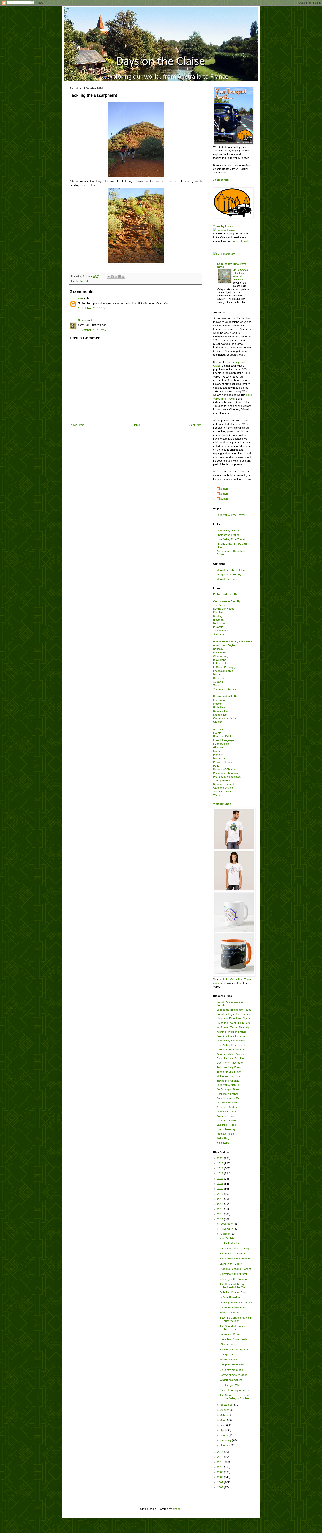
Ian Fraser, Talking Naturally (233, 1027)
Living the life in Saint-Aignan (234, 1018)
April (223, 1430)
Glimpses (218, 747)
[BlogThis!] (112, 277)
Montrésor (219, 674)
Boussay (218, 648)
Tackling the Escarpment (234, 1349)
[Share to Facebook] (119, 277)
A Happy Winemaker (232, 1364)
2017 (220, 1203)
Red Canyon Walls (230, 1385)
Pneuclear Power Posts (233, 1339)
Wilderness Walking (231, 1379)
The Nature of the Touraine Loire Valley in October (236, 1397)
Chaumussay (221, 656)
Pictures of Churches (225, 772)
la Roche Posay (222, 663)
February (226, 1440)
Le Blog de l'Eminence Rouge (234, 1009)
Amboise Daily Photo (229, 1067)
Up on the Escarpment (233, 1307)
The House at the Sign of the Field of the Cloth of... (236, 1286)
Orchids (217, 721)
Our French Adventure (230, 1062)
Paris (216, 765)
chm (80, 298)
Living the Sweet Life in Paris (233, 1022)
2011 (220, 1462)
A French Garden (227, 1107)
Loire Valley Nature (228, 530)
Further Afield (221, 743)
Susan (82, 319)
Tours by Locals (223, 226)
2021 (220, 1183)
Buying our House (223, 608)
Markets (218, 754)
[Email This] (109, 277)
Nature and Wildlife (225, 696)
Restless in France (228, 1093)
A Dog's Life (227, 1354)
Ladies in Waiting (230, 1243)
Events (217, 732)
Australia (84, 281)
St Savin (218, 681)
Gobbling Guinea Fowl (233, 1292)
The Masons (220, 630)
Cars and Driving (223, 787)
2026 (220, 1158)
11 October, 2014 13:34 (92, 308)
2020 (220, 1188)
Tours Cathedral (229, 1312)
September (227, 1404)
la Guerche (219, 659)
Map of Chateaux (227, 578)
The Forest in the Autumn (235, 1258)
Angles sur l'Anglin (224, 645)
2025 (220, 1163)
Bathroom (219, 623)
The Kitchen (220, 605)
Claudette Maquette (231, 1369)
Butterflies (219, 707)
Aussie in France (226, 1115)
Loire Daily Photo (227, 1111)
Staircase (218, 634)
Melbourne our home (229, 1076)
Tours (216, 685)
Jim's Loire (223, 1142)
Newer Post (77, 424)
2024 (220, 1168)
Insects (217, 703)
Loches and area (223, 670)
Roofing (217, 616)
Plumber (218, 612)
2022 (220, 1178)
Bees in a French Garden (231, 1036)
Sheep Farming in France (235, 1390)
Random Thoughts (224, 783)
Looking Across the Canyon (236, 1302)
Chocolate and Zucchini (230, 1058)
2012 (220, 1456)
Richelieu (218, 678)
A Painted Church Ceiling (234, 1248)
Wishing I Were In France (232, 1031)
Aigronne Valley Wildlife (230, 1053)
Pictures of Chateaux (225, 769)
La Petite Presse (226, 1124)
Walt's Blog (223, 1138)
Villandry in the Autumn (233, 1279)
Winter (217, 794)
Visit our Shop (222, 803)
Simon (224, 488)
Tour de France (222, 791)
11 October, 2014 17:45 (92, 329)
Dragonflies (220, 714)
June (223, 1419)
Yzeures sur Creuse (225, 688)
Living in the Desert (231, 1263)
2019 (220, 1193)
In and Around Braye (229, 1071)
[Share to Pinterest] (123, 277)
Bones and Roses (230, 1334)
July (223, 1414)
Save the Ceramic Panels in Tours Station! (236, 1319)
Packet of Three (222, 761)
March (224, 1435)
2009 (220, 1472)
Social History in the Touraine (234, 1014)
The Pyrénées (221, 780)
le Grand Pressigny (224, 667)
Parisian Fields (225, 1133)
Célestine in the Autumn (234, 1273)
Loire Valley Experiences (231, 1040)
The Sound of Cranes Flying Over (232, 1327)
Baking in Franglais (228, 1080)
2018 (220, 1198)
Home (136, 424)
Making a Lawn (229, 1359)
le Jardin (218, 626)
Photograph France (228, 534)
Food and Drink (222, 736)
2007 (220, 1482)
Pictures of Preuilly (225, 594)
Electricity (218, 619)
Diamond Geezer (227, 1120)
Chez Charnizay (226, 1129)
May (223, 1424)
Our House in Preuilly (226, 601)
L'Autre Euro (227, 1344)
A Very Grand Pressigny (230, 1049)
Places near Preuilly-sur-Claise (232, 641)
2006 (220, 1487)
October (225, 1233)
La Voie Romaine (230, 1297)
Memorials (219, 758)
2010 (220, 1467)
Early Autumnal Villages (233, 1374)
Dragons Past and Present (235, 1268)
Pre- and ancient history (227, 776)
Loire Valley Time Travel (231, 514)
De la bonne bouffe (228, 1098)
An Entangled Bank (228, 1089)
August (224, 1409)
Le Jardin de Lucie (227, 1102)
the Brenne (219, 652)
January (225, 1445)
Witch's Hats (227, 1238)
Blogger (176, 1508)
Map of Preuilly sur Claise (232, 570)
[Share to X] (116, 277)
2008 (220, 1477)
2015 (220, 1214)
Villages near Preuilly (229, 574)
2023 (220, 1173)
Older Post (195, 424)
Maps (216, 751)
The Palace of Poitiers (233, 1253)
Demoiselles (220, 710)
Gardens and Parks (224, 718)
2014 (220, 1219)
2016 (220, 1208)
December (226, 1223)
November (226, 1228)
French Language (223, 740)
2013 (220, 1451)
